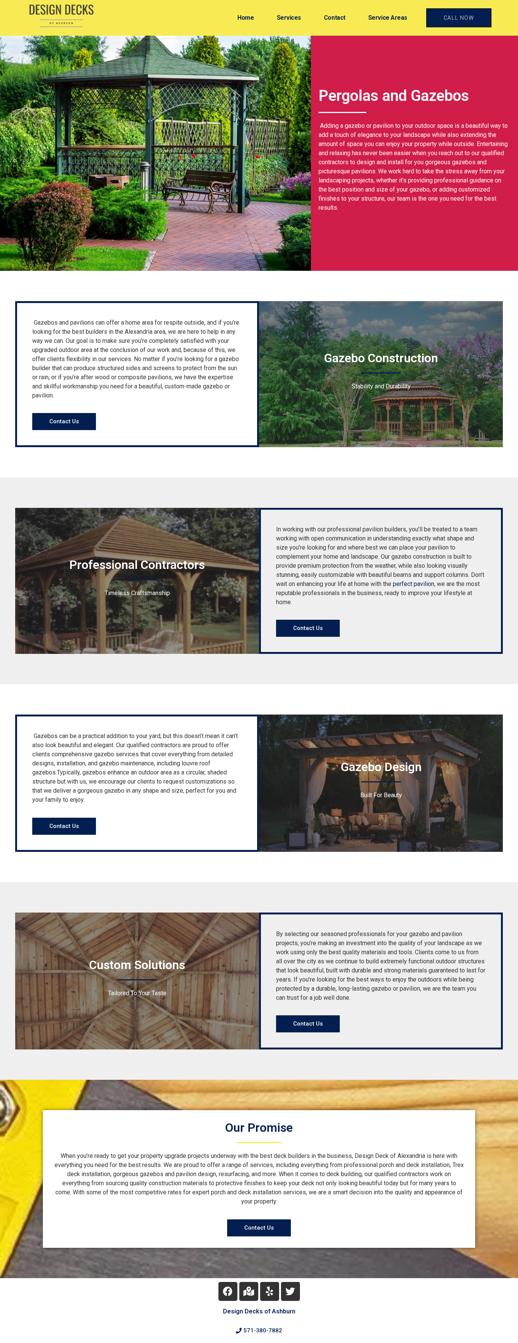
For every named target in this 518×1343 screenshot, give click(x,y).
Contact (334, 17)
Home (245, 17)
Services (289, 17)
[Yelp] (269, 1291)
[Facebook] (227, 1291)
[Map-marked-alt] (248, 1291)
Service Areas (387, 17)
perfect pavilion (413, 583)
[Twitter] (290, 1291)
